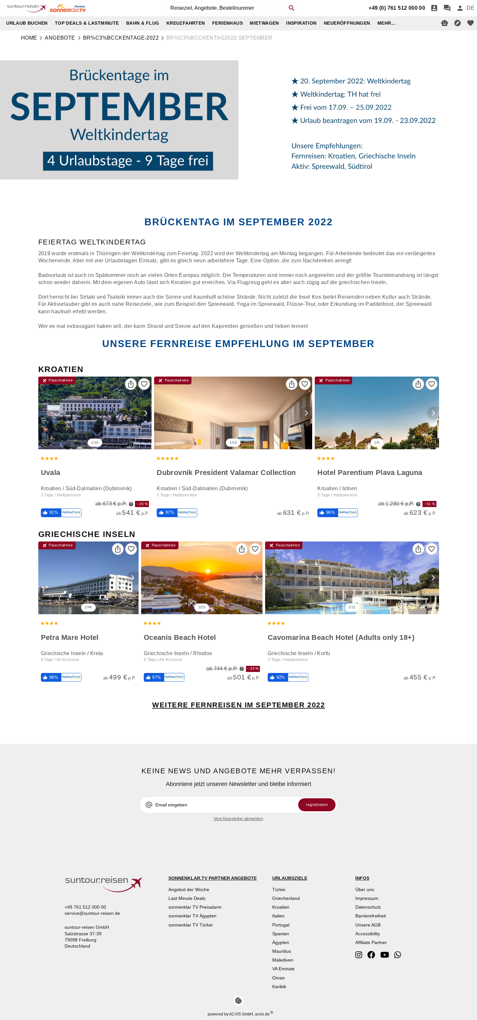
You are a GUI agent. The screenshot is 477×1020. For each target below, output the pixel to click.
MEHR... (386, 23)
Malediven (282, 960)
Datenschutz (368, 907)
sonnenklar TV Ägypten (192, 915)
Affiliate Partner (371, 942)
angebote (60, 38)
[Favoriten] (144, 384)
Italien (278, 915)
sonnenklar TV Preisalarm (195, 907)
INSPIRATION (301, 23)
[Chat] (447, 8)
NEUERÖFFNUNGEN (347, 23)
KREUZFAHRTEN (185, 23)
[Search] (292, 8)
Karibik (279, 986)
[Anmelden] (460, 8)
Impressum (366, 898)
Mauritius (281, 951)
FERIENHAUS (227, 23)
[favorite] (470, 23)
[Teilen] (131, 384)
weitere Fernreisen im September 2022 (238, 705)
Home (29, 38)
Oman (278, 977)
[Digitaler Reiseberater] (444, 23)
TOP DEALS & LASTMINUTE (87, 23)
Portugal (280, 924)
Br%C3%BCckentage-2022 (121, 38)
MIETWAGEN (264, 23)
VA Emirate (283, 968)
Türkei (278, 889)
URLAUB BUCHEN (26, 23)
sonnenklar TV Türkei (190, 924)
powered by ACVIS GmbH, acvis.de (239, 1014)
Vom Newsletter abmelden (238, 818)
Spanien (280, 933)
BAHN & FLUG (142, 23)
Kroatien (280, 907)
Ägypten (280, 942)
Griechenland (286, 898)
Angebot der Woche (188, 889)
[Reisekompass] (457, 23)
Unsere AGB (368, 924)
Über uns (364, 889)
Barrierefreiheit (370, 915)
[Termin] (434, 8)
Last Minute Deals (186, 898)
